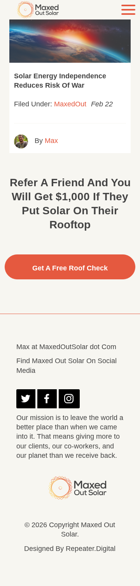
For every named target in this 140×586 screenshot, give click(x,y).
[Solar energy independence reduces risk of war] (70, 36)
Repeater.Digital (91, 548)
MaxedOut (70, 104)
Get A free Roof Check (70, 268)
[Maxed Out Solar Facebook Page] (46, 398)
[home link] (40, 9)
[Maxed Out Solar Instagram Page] (69, 398)
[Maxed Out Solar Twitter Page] (25, 398)
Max (51, 141)
